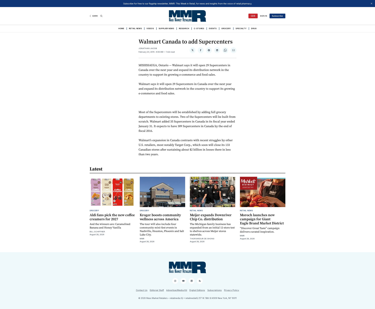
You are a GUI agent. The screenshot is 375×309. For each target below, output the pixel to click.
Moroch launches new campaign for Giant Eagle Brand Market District (262, 219)
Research (184, 28)
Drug (254, 28)
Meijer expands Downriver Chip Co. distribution (211, 216)
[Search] (101, 16)
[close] (371, 3)
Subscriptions (214, 290)
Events (213, 28)
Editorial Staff (157, 290)
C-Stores (199, 28)
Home (121, 28)
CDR (253, 16)
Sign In (263, 16)
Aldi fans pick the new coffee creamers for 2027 (112, 216)
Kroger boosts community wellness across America (160, 216)
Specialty (241, 28)
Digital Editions (197, 290)
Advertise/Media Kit (176, 290)
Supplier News (166, 28)
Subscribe (277, 16)
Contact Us (142, 290)
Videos (150, 28)
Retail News (135, 28)
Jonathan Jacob (148, 48)
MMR (142, 239)
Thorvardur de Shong (202, 239)
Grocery (226, 28)
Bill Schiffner (97, 232)
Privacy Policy (231, 290)
